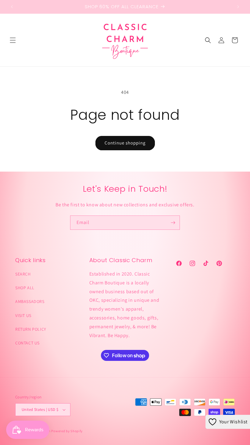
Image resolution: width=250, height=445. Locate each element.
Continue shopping (125, 143)
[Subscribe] (173, 222)
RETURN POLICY (30, 329)
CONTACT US (27, 343)
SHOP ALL (24, 287)
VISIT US (23, 315)
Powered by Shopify (67, 431)
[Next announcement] (238, 6)
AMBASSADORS (30, 301)
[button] (13, 40)
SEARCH (23, 274)
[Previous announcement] (12, 6)
